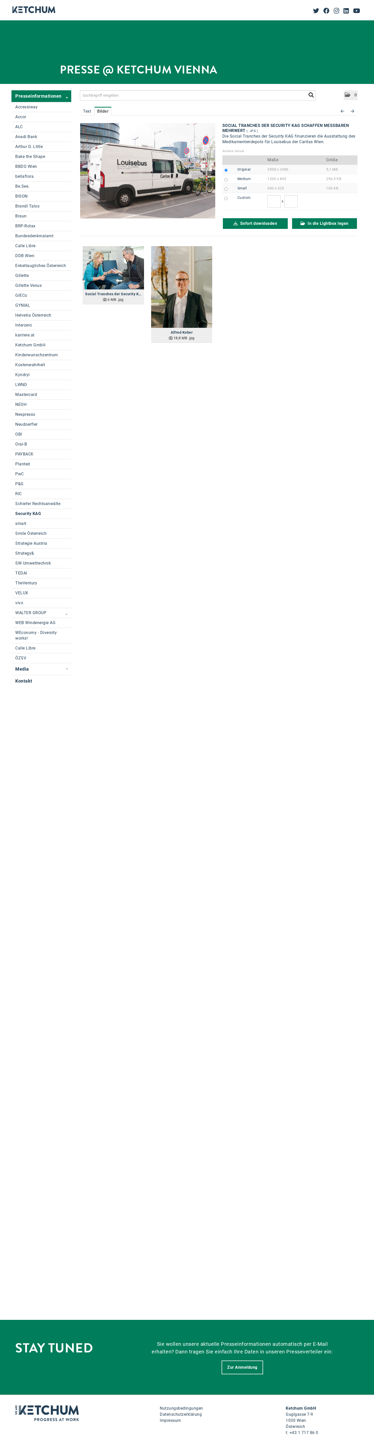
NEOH (20, 404)
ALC (19, 126)
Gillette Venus (28, 285)
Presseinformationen (38, 96)
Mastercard (26, 394)
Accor (20, 116)
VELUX (21, 593)
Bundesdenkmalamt (34, 235)
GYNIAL (22, 305)
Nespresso (25, 414)
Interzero (23, 325)
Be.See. (22, 186)
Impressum (170, 1420)
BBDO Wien (26, 166)
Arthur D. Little (29, 146)
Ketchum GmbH (30, 345)
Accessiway (26, 107)
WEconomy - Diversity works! (36, 635)
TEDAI (21, 573)
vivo (19, 602)
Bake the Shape (30, 156)
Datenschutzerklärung (181, 1414)
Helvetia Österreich (33, 315)
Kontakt (23, 681)
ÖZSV (20, 658)
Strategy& (24, 553)
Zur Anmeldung (242, 1367)
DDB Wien (24, 255)
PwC (19, 473)
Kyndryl (22, 374)
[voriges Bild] (342, 111)
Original (244, 169)
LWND (21, 384)
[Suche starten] (311, 94)
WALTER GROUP (30, 612)
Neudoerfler (26, 424)
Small (242, 188)
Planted (22, 464)
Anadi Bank (26, 136)
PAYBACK (24, 454)
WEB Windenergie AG (35, 622)
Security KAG (28, 513)
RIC (18, 493)
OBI (18, 434)
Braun (21, 216)
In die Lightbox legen (328, 223)
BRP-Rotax (25, 226)
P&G (19, 483)
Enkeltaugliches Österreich (40, 265)
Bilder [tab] (103, 111)
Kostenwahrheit (30, 364)
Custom (244, 198)
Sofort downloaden (258, 223)
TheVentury (26, 583)
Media (22, 669)
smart (20, 523)
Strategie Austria (31, 543)
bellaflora (24, 176)
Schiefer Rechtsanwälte (37, 503)
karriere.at (25, 335)
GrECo (21, 295)
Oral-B (21, 444)
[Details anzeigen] (113, 267)
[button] (351, 95)
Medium (244, 179)
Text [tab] (87, 111)
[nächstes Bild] (352, 111)
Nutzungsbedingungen (181, 1408)
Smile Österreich (31, 533)
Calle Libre (25, 245)
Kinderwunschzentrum (36, 354)
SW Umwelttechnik (33, 563)
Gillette (22, 275)
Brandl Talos (27, 206)
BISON (21, 196)
